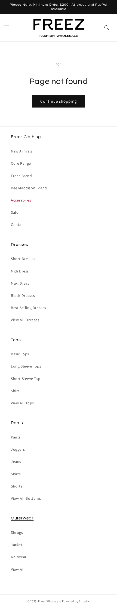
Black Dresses (23, 295)
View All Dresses (25, 319)
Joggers (18, 449)
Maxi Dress (20, 283)
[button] (7, 28)
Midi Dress (20, 271)
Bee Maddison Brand (29, 188)
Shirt (15, 390)
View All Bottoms (26, 498)
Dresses (19, 244)
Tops (16, 340)
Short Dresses (23, 258)
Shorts (17, 486)
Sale (14, 212)
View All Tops (22, 403)
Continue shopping (58, 101)
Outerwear (22, 518)
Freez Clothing (26, 137)
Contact (18, 224)
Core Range (21, 163)
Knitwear (19, 556)
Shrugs (17, 532)
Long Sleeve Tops (26, 366)
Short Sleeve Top (26, 378)
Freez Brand (21, 175)
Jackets (17, 544)
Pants (17, 423)
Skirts (16, 474)
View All (18, 569)
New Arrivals (22, 151)
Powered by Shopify (76, 601)
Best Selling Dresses (28, 307)
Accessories (21, 200)
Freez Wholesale (49, 601)
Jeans (16, 461)
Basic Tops (20, 354)
